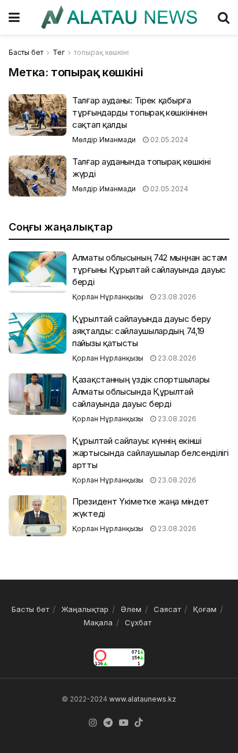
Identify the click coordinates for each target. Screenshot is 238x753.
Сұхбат (138, 622)
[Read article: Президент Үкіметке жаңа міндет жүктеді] (37, 516)
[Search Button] (223, 17)
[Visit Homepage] (118, 17)
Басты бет (26, 52)
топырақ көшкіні (101, 52)
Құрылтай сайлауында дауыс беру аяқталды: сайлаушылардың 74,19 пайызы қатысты (141, 330)
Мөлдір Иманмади (104, 139)
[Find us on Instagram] (93, 723)
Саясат (167, 609)
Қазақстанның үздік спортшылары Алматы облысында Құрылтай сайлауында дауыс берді (141, 391)
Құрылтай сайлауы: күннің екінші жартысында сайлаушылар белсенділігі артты (150, 452)
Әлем (131, 609)
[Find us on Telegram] (108, 723)
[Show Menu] (14, 17)
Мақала (98, 622)
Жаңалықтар (85, 609)
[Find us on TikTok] (139, 723)
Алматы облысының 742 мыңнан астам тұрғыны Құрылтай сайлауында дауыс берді (149, 269)
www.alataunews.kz (142, 699)
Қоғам (205, 609)
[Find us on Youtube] (123, 723)
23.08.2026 (176, 296)
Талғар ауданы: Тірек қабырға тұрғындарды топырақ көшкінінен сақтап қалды (139, 112)
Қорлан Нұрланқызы (107, 296)
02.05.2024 (168, 139)
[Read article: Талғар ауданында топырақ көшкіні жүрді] (37, 176)
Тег (59, 52)
